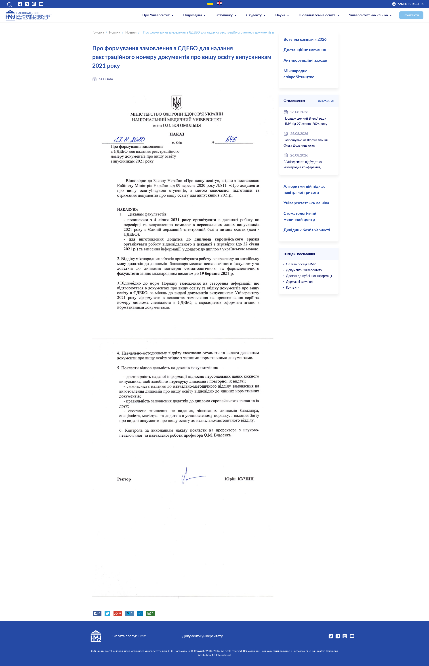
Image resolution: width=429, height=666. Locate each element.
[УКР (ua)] (210, 3)
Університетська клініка (368, 15)
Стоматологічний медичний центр (300, 217)
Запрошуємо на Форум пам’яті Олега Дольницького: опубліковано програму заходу (306, 146)
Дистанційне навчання (305, 50)
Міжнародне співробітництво (299, 74)
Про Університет (156, 15)
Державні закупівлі (299, 281)
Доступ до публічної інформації (309, 276)
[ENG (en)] (219, 3)
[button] (9, 4)
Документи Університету (304, 270)
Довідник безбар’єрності (307, 230)
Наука (280, 15)
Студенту (254, 15)
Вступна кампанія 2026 (305, 40)
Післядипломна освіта (317, 15)
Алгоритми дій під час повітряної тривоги (304, 190)
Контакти (411, 15)
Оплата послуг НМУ (301, 264)
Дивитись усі (326, 101)
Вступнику (224, 15)
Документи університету (202, 636)
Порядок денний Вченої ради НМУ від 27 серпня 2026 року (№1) (305, 124)
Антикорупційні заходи (305, 61)
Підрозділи (192, 15)
